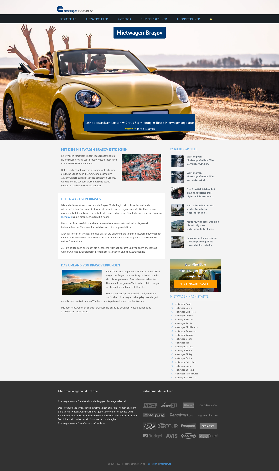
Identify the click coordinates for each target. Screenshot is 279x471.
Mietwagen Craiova (184, 335)
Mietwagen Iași (182, 342)
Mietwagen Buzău (183, 323)
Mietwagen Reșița (183, 358)
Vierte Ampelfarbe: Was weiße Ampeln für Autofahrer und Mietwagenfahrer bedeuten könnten (203, 209)
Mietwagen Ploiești (184, 354)
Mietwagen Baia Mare (185, 311)
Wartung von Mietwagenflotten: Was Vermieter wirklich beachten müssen (200, 160)
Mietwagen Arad (183, 304)
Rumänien (66, 216)
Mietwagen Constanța (185, 331)
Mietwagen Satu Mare (185, 362)
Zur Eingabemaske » (195, 284)
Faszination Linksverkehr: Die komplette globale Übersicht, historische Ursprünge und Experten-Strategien (202, 241)
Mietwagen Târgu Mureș (186, 373)
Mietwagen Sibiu (183, 365)
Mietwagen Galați (183, 338)
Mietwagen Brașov (184, 315)
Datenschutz (165, 463)
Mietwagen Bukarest (184, 319)
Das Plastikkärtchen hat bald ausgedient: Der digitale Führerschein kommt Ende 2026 (201, 192)
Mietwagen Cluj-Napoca (186, 327)
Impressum (152, 463)
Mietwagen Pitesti (183, 350)
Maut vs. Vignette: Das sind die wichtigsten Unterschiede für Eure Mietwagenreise (203, 225)
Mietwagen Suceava (184, 369)
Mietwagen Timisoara (185, 377)
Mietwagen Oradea (184, 346)
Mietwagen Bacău (183, 307)
